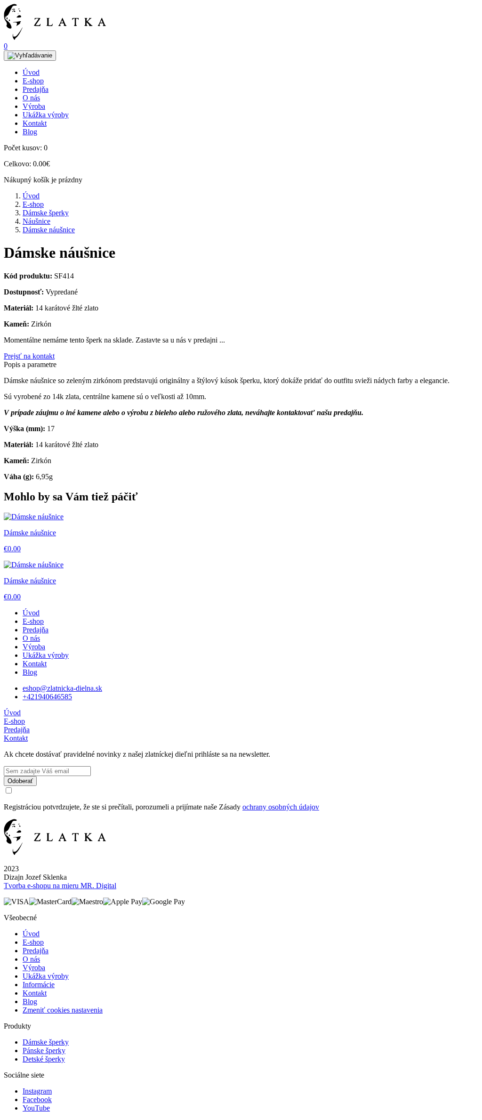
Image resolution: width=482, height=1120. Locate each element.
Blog (30, 132)
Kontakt (35, 123)
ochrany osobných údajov (280, 807)
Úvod (31, 72)
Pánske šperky (44, 1050)
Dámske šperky (46, 213)
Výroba (34, 106)
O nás (31, 98)
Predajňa (35, 89)
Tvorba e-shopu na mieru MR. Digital (60, 886)
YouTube (36, 1108)
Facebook (37, 1099)
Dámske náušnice (49, 230)
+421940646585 (47, 697)
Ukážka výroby (46, 115)
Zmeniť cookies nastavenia (63, 1010)
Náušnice (36, 221)
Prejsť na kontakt (29, 356)
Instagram (37, 1091)
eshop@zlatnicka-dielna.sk (62, 688)
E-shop (33, 81)
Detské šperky (44, 1059)
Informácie (39, 985)
